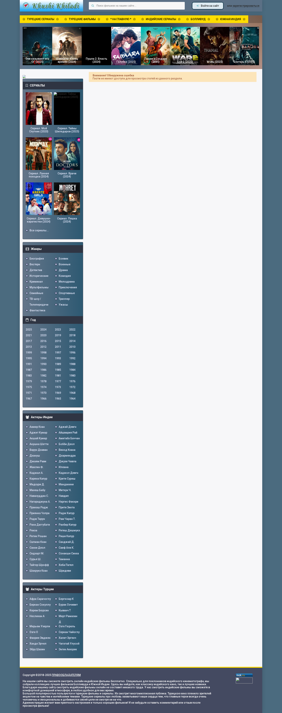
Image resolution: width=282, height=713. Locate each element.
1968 (72, 392)
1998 (43, 352)
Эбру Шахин (37, 649)
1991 (29, 364)
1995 (29, 358)
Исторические (39, 275)
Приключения (68, 287)
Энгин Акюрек (68, 649)
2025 (29, 329)
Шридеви (65, 570)
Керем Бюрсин (39, 610)
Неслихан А (37, 616)
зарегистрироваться (246, 5)
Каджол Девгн (68, 472)
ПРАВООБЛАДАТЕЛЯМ (66, 675)
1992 (72, 358)
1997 (58, 352)
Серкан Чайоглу (69, 632)
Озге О (34, 632)
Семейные (36, 293)
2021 (29, 335)
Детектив (36, 270)
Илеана (63, 467)
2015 (58, 341)
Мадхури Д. (37, 484)
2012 (43, 346)
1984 (72, 369)
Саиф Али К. (66, 547)
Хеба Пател (66, 564)
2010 (72, 346)
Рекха (33, 530)
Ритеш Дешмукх (69, 530)
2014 (72, 341)
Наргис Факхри (68, 501)
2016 (43, 341)
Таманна (64, 559)
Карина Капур (38, 478)
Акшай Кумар (38, 438)
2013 (29, 346)
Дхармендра (67, 455)
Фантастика (37, 310)
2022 (72, 329)
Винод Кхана (67, 449)
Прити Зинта (67, 507)
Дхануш (35, 455)
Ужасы (63, 304)
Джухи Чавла (67, 461)
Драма (63, 270)
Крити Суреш (67, 478)
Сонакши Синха (69, 553)
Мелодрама (67, 281)
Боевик (63, 258)
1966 (43, 398)
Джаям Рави (38, 461)
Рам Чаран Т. (67, 518)
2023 (58, 329)
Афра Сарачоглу (40, 598)
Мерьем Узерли (40, 626)
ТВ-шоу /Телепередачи (39, 299)
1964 (72, 398)
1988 (72, 364)
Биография (37, 258)
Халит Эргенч (67, 637)
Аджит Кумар (38, 432)
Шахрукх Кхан (39, 570)
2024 (43, 329)
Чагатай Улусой (69, 643)
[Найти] (92, 6)
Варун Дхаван (39, 449)
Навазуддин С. (39, 495)
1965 (58, 398)
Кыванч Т (65, 610)
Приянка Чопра (39, 513)
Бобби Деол (67, 444)
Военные (64, 264)
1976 (72, 381)
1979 (29, 381)
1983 (29, 375)
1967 (29, 398)
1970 (43, 392)
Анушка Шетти (39, 444)
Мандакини (66, 484)
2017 (29, 341)
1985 (58, 369)
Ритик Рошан (38, 536)
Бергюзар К (66, 598)
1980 (72, 375)
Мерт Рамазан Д (68, 617)
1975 (29, 387)
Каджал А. (36, 472)
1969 (58, 392)
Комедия (65, 275)
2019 (58, 335)
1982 (43, 375)
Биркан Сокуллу (40, 604)
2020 (43, 335)
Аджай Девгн (67, 426)
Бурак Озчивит (68, 604)
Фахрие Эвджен (40, 637)
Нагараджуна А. (40, 501)
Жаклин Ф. (37, 467)
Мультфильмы (39, 287)
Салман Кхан (38, 541)
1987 (29, 369)
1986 (43, 369)
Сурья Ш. (35, 559)
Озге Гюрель (67, 626)
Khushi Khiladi (51, 6)
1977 (58, 381)
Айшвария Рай (68, 432)
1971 (29, 392)
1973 (58, 387)
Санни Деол (37, 547)
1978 (43, 381)
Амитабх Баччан (69, 438)
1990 (43, 364)
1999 (29, 352)
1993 (58, 358)
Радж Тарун (37, 518)
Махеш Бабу (37, 490)
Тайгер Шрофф (39, 564)
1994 (43, 358)
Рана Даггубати (40, 524)
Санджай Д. (66, 541)
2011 (58, 346)
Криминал (36, 281)
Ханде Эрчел (38, 643)
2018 (72, 335)
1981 (58, 375)
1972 (72, 387)
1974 (43, 387)
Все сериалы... (39, 230)
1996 (72, 352)
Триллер (64, 298)
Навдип (64, 495)
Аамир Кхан (37, 426)
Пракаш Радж (39, 507)
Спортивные (67, 293)
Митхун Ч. (65, 490)
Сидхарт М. (37, 553)
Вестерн (35, 264)
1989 (58, 364)
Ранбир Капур (67, 524)
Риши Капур (66, 536)
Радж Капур (66, 513)
